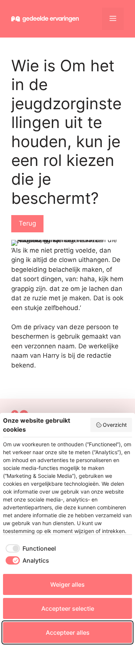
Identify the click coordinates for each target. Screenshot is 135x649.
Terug (27, 223)
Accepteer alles (68, 632)
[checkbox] (29, 548)
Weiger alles (67, 584)
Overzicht (115, 425)
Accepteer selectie (67, 608)
